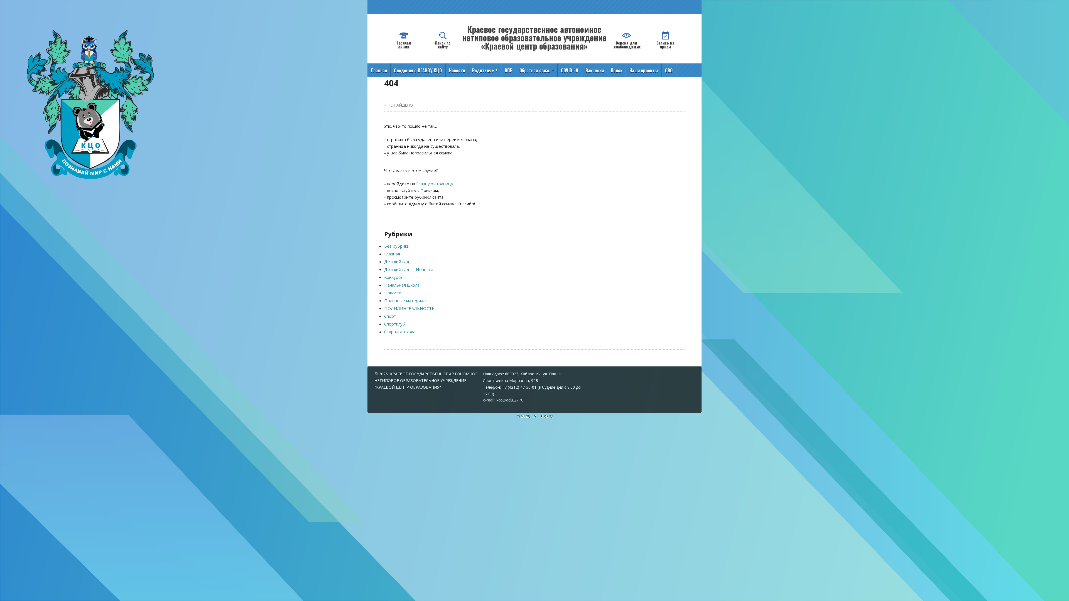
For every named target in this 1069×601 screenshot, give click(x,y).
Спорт (390, 316)
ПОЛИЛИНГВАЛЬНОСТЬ (409, 308)
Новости (457, 70)
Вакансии (594, 70)
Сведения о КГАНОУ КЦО (418, 70)
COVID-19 (569, 70)
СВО (669, 70)
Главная (379, 70)
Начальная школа (402, 285)
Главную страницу (434, 183)
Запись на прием (665, 45)
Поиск (616, 70)
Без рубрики (397, 246)
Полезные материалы (406, 300)
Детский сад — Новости (408, 269)
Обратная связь (536, 70)
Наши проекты (643, 70)
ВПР (509, 70)
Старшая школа (399, 331)
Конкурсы (393, 277)
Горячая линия (404, 45)
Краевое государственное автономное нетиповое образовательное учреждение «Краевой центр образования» (534, 37)
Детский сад (396, 261)
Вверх (546, 416)
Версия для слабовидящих (627, 45)
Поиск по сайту (442, 45)
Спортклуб (394, 324)
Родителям (485, 70)
